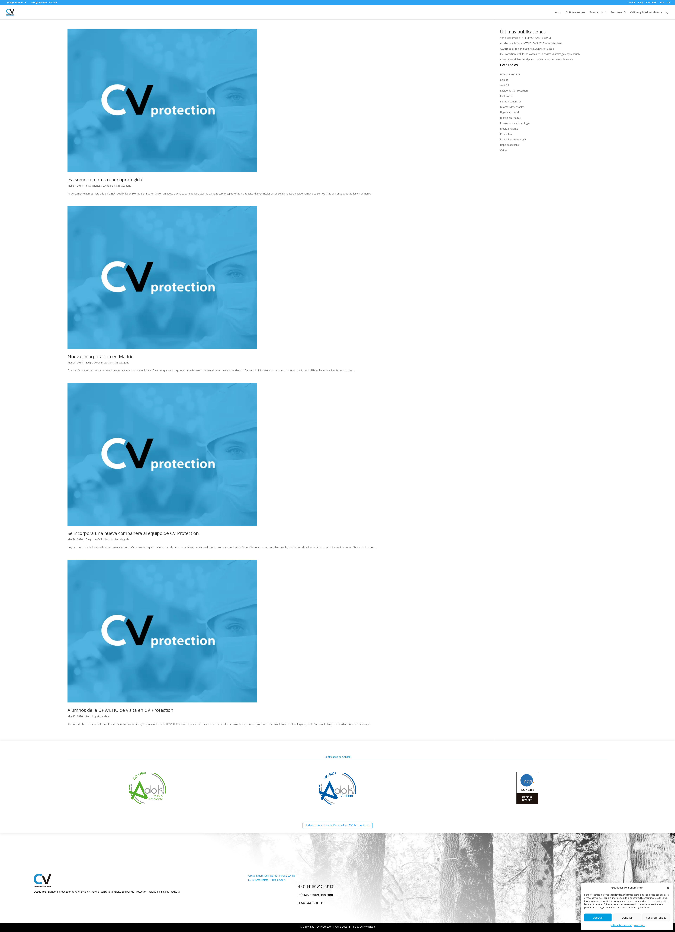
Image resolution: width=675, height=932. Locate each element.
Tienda (631, 3)
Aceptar (598, 917)
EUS (662, 3)
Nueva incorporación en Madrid (101, 356)
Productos (596, 12)
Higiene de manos (510, 117)
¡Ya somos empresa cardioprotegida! (105, 179)
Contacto (651, 3)
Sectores (616, 12)
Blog (640, 3)
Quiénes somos (575, 12)
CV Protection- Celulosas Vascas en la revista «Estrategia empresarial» (540, 54)
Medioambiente (509, 128)
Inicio (557, 12)
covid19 (504, 85)
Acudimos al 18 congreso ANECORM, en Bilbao (527, 48)
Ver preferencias (656, 917)
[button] (668, 887)
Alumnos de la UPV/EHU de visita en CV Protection (120, 710)
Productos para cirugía (513, 139)
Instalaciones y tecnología (100, 185)
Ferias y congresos (511, 101)
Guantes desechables (512, 107)
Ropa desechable (510, 144)
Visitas (105, 716)
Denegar (627, 917)
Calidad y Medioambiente (646, 12)
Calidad (504, 79)
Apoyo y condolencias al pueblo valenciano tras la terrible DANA (536, 59)
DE (668, 3)
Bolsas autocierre (510, 74)
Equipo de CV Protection (99, 362)
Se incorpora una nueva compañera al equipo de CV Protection (133, 533)
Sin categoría (123, 185)
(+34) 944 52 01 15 (310, 903)
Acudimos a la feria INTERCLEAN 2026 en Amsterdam (531, 43)
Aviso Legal (639, 925)
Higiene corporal (509, 112)
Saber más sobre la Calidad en (337, 825)
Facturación (506, 96)
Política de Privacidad (621, 925)
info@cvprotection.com (315, 895)
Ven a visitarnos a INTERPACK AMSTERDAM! (525, 37)
